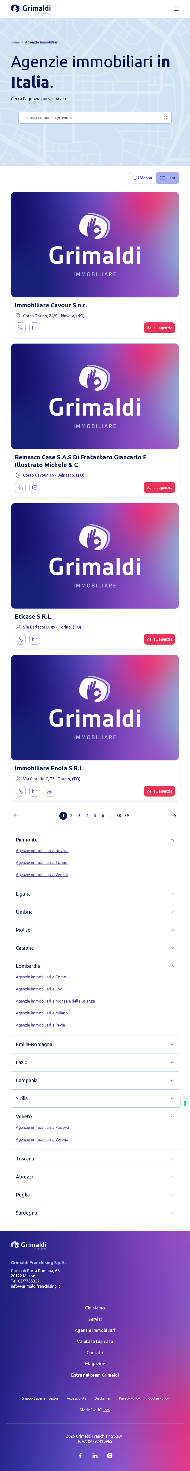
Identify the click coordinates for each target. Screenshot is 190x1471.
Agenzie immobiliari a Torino (42, 862)
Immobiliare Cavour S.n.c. (51, 305)
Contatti (95, 1352)
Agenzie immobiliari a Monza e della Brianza (55, 1001)
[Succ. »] (173, 815)
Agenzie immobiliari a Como (41, 977)
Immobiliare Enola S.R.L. (50, 768)
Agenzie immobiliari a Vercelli (42, 874)
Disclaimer (103, 1398)
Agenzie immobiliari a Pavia (40, 1025)
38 (119, 815)
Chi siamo (95, 1307)
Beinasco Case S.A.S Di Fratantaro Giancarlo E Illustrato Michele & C (81, 461)
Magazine (95, 1363)
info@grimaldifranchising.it (35, 1286)
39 (126, 815)
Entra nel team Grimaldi (95, 1374)
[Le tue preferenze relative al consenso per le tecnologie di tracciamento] (185, 1103)
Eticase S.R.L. (34, 616)
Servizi (95, 1319)
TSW (106, 1410)
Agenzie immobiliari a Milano (42, 1013)
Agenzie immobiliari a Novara (42, 850)
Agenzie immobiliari (95, 1330)
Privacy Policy (129, 1398)
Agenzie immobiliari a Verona (42, 1139)
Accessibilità (76, 1398)
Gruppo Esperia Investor (40, 1398)
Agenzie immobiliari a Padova (42, 1127)
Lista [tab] (170, 178)
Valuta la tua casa (95, 1341)
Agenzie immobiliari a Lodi (39, 989)
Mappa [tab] (146, 178)
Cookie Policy (158, 1398)
